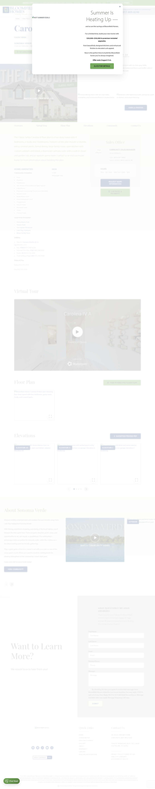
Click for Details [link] (102, 66)
